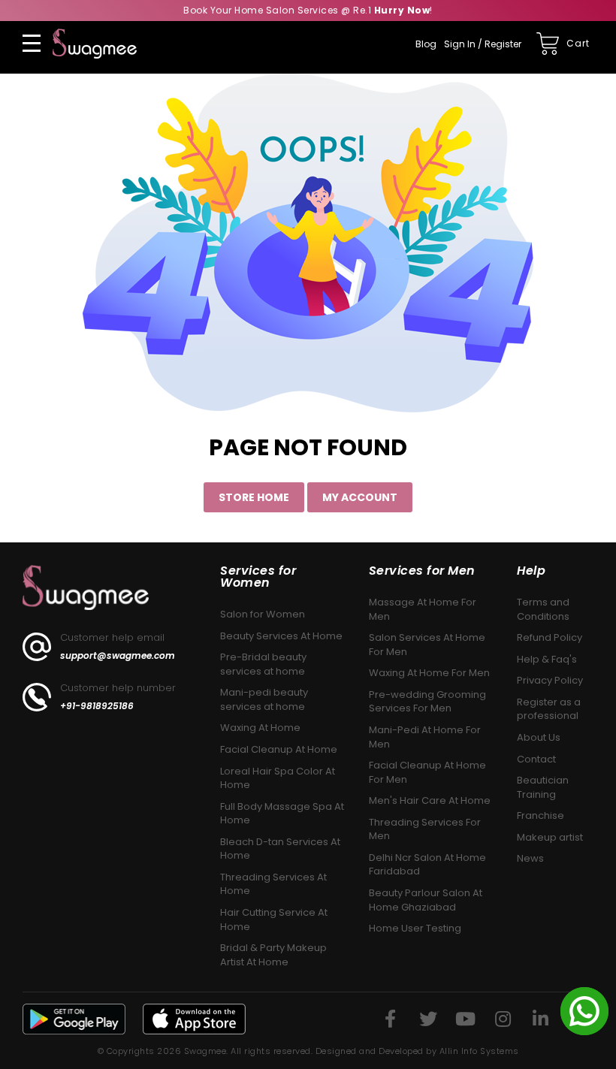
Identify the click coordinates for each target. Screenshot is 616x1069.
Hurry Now (402, 10)
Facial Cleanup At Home (278, 749)
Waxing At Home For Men (429, 673)
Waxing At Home (260, 727)
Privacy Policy (550, 680)
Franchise (540, 815)
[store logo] (95, 44)
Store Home (254, 497)
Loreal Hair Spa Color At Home (277, 778)
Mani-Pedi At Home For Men (425, 737)
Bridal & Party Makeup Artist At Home (273, 955)
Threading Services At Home (273, 884)
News (530, 858)
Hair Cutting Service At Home (274, 919)
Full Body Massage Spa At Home (282, 813)
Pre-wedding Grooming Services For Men (427, 701)
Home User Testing (415, 928)
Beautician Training (543, 787)
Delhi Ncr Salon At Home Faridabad (427, 864)
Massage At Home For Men (422, 609)
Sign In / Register (482, 44)
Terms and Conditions (543, 609)
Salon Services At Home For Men (427, 644)
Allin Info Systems (479, 1051)
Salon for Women (262, 614)
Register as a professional (549, 709)
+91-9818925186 (97, 706)
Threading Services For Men (425, 829)
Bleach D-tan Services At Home (280, 849)
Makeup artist (550, 837)
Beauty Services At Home (281, 636)
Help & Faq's (547, 659)
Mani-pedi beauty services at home (264, 699)
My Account (359, 497)
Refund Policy (549, 637)
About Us (538, 737)
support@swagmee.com (117, 655)
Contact (536, 759)
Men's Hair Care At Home (430, 800)
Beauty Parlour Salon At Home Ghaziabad (425, 900)
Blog (425, 44)
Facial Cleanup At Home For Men (427, 772)
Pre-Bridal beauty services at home (263, 664)
